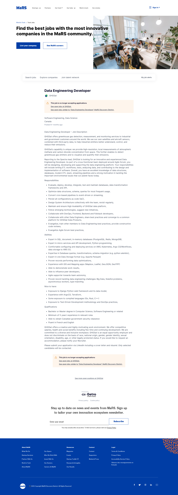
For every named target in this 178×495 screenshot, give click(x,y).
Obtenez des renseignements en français (122, 464)
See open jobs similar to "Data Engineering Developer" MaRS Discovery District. (82, 110)
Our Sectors (48, 463)
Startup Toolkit (72, 459)
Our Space (47, 451)
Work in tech (83, 8)
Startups (35, 8)
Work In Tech (20, 22)
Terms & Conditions (118, 451)
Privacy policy (83, 400)
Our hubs (70, 8)
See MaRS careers (55, 46)
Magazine (70, 451)
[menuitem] (36, 7)
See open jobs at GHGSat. (61, 106)
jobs (30, 77)
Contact (91, 451)
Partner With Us (27, 459)
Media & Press (94, 459)
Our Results (70, 467)
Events (69, 455)
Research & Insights (73, 463)
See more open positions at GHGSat (89, 378)
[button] (146, 7)
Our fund (58, 8)
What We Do (26, 451)
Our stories (96, 8)
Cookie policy (95, 400)
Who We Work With (50, 455)
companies (49, 77)
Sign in (155, 7)
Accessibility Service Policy (120, 459)
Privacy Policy (111, 428)
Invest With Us (49, 459)
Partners (48, 8)
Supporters (93, 455)
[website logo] (21, 7)
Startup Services (27, 455)
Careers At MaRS (50, 467)
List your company (28, 46)
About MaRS (26, 467)
